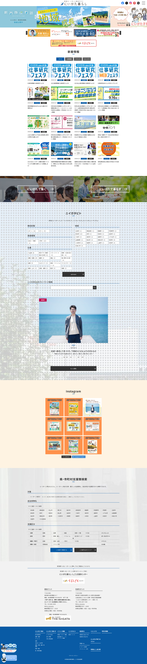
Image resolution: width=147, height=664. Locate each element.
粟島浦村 (41, 510)
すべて (60, 59)
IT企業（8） (31, 253)
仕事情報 (69, 59)
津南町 (68, 516)
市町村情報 (105, 631)
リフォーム (67, 536)
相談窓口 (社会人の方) (84, 634)
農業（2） (42, 258)
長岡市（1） (101, 237)
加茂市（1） (112, 234)
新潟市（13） (79, 234)
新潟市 (32, 513)
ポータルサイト (105, 536)
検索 (94, 287)
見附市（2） (90, 237)
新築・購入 (56, 536)
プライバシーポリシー (73, 655)
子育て (66, 541)
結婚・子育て (33, 541)
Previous (35, 17)
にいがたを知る (49, 634)
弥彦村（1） (101, 234)
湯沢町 (50, 516)
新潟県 (32, 510)
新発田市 (78, 510)
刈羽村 (86, 516)
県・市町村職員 (38, 650)
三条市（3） (79, 237)
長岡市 (95, 513)
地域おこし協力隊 (39, 643)
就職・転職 (65, 357)
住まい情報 (48, 636)
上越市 (95, 516)
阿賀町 (104, 510)
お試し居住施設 (49, 638)
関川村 (59, 510)
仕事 (31, 533)
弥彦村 (50, 513)
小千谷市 (105, 513)
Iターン (74, 357)
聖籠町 (86, 510)
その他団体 (42, 519)
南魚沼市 (41, 516)
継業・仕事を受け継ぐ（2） (66, 254)
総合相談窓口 (38, 634)
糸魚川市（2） (80, 246)
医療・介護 (77, 533)
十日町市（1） (80, 243)
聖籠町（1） (101, 231)
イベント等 (56, 544)
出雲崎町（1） (80, 240)
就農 (65, 533)
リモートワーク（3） (54, 254)
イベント (77, 59)
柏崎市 (77, 516)
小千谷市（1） (113, 237)
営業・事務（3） (44, 268)
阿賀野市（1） (113, 231)
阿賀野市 (96, 510)
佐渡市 (82, 357)
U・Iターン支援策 (83, 646)
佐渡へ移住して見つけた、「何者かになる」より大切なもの (73, 351)
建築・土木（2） (32, 268)
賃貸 (43, 536)
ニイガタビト (72, 631)
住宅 (31, 536)
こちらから (51, 606)
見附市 (86, 513)
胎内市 (68, 510)
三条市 (77, 513)
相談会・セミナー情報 (62, 634)
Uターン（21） (32, 231)
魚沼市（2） (90, 240)
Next (111, 17)
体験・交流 (33, 544)
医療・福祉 (37, 648)
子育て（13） (43, 241)
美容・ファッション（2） (55, 264)
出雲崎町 (114, 513)
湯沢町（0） (112, 240)
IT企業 (70, 357)
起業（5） (31, 263)
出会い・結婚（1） (31, 242)
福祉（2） (53, 258)
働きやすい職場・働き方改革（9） (44, 254)
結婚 (43, 541)
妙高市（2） (112, 243)
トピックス (87, 59)
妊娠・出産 (56, 541)
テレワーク (37, 638)
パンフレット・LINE (84, 649)
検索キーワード (72, 634)
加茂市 (68, 513)
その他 (87, 533)
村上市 (50, 510)
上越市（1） (101, 243)
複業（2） (64, 268)
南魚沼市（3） (102, 240)
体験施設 (45, 544)
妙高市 (104, 516)
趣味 (78, 357)
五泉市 (114, 510)
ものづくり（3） (44, 263)
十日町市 (60, 516)
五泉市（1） (79, 231)
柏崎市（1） (90, 243)
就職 (43, 533)
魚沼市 (32, 516)
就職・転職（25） (33, 258)
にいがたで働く (39, 631)
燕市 (40, 513)
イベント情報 (61, 631)
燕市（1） (89, 234)
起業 (54, 533)
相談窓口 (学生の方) (84, 636)
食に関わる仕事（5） (66, 259)
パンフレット (105, 533)
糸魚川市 (114, 516)
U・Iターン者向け (35, 497)
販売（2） (53, 268)
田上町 (59, 513)
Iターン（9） (42, 231)
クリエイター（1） (67, 263)
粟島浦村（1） (91, 231)
